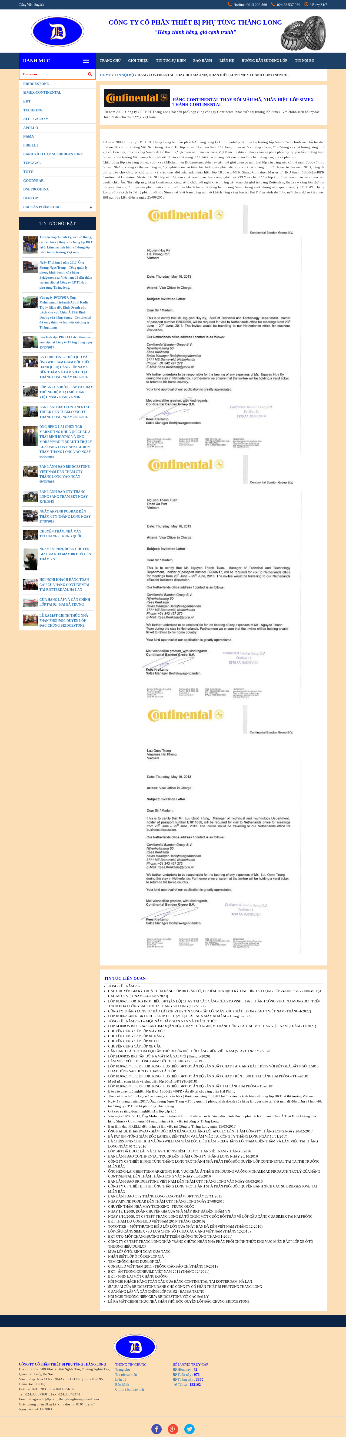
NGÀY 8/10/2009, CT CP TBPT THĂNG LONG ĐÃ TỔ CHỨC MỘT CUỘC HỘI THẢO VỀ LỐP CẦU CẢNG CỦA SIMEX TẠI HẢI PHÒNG (210, 1216)
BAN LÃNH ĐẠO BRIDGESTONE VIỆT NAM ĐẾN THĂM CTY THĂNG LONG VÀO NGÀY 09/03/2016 (185, 1181)
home (105, 75)
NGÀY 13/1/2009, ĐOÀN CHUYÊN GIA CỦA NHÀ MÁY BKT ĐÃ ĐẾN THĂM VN (65, 554)
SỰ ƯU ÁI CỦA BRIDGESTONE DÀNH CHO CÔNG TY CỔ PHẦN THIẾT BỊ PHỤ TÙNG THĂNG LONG (185, 1287)
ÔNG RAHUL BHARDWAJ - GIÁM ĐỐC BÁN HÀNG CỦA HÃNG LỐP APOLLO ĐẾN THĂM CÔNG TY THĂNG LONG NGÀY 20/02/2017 (210, 1131)
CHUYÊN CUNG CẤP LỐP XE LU (133, 1041)
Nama (28, 136)
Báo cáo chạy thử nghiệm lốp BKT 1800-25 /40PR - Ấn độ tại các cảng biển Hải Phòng (171, 1091)
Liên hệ (226, 61)
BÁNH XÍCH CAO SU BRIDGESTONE (53, 154)
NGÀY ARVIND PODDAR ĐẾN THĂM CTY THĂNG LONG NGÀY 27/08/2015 (65, 516)
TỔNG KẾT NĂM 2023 (125, 986)
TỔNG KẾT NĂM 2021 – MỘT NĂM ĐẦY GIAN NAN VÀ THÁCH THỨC (162, 1021)
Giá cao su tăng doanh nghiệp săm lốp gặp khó (142, 1111)
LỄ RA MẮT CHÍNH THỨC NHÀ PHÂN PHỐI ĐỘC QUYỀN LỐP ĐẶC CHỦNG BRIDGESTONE (63, 620)
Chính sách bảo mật (129, 1389)
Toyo (28, 172)
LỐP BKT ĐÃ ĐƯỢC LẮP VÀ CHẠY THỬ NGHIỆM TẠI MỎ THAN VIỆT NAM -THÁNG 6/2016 (66, 392)
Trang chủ (110, 61)
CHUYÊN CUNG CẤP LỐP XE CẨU (134, 1046)
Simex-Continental (42, 92)
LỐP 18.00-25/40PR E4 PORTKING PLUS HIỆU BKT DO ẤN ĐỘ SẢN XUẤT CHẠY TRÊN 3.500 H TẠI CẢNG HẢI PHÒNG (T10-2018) (208, 1076)
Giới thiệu (138, 61)
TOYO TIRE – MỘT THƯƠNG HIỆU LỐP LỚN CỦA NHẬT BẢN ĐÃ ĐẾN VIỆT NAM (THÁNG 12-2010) (185, 1226)
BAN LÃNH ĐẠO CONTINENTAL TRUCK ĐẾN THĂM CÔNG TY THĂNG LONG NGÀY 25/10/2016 (64, 412)
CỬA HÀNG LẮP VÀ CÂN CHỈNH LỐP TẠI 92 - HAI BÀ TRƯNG (156, 1291)
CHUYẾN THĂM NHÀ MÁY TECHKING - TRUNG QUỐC (151, 1206)
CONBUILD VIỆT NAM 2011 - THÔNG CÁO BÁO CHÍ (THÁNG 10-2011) (163, 1266)
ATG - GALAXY (35, 119)
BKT (27, 101)
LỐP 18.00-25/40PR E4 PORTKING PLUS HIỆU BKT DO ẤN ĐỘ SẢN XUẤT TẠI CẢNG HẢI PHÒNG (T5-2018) (190, 1086)
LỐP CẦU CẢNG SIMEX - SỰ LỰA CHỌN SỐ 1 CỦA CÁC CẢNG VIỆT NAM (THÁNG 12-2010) (179, 1231)
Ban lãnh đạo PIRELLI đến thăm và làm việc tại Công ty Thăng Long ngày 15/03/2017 (65, 342)
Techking (32, 110)
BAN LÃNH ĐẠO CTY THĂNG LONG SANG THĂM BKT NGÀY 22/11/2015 (63, 497)
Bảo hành (202, 61)
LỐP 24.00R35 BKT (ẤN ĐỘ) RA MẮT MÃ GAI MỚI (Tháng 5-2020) (159, 1056)
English (39, 4)
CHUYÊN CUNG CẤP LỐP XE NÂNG (136, 1036)
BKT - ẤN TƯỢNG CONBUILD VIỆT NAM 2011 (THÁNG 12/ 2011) (158, 1271)
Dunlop (30, 198)
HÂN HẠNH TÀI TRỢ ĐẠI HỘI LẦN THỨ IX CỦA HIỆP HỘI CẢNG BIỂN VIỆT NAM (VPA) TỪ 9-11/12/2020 (189, 1051)
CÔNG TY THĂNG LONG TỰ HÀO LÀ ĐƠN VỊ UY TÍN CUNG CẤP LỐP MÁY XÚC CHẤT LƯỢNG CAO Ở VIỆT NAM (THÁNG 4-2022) (209, 1011)
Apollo (30, 128)
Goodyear (33, 181)
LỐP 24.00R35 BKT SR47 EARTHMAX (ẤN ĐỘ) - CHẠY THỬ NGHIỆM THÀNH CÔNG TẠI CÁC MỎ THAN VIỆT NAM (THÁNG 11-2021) (212, 1026)
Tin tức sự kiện (171, 61)
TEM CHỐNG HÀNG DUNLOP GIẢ (134, 1261)
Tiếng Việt (25, 4)
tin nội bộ (304, 61)
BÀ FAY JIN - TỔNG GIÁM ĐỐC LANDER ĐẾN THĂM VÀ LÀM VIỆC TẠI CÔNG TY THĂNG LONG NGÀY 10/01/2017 (197, 1136)
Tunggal (32, 163)
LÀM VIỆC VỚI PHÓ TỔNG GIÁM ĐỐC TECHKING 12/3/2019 (155, 1061)
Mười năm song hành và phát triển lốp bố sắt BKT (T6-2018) (152, 1081)
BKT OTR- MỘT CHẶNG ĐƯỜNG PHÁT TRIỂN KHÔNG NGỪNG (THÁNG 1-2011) (170, 1236)
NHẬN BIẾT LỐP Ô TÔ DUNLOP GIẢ (136, 1256)
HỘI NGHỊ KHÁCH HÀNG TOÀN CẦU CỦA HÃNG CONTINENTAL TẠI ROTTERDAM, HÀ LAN (64, 585)
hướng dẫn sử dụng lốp (264, 61)
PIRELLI (30, 145)
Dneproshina (36, 189)
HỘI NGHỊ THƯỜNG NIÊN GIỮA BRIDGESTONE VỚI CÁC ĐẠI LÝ (158, 1297)
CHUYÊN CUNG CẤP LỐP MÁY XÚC (136, 1031)
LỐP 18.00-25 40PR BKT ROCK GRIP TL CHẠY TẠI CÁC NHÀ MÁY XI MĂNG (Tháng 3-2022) (179, 1016)
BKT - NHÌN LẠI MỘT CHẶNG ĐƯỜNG (138, 1276)
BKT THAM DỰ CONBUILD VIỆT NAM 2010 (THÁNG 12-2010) (156, 1221)
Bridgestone (36, 84)
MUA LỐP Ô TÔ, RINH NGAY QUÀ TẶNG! (140, 1252)
